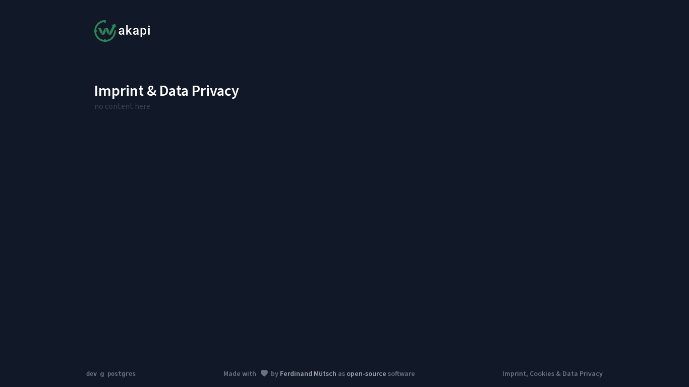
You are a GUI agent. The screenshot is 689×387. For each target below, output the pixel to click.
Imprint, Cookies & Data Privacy (552, 374)
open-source (366, 374)
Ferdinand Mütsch (308, 374)
